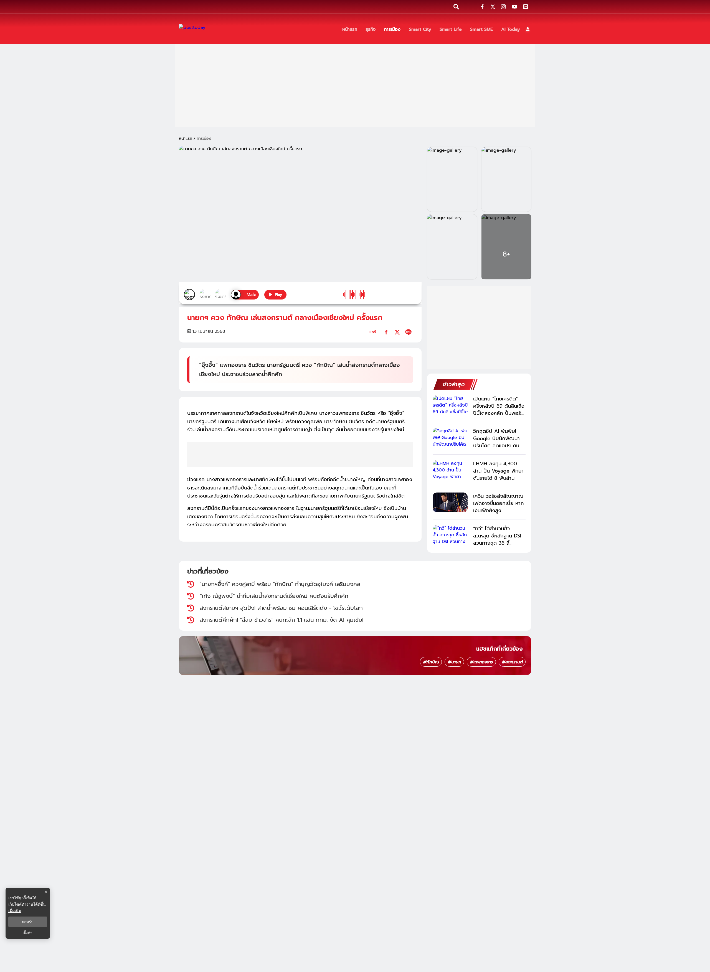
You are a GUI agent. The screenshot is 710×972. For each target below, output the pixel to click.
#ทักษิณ (431, 662)
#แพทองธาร (481, 662)
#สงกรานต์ (512, 662)
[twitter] (397, 332)
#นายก (454, 662)
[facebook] (386, 332)
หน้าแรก (185, 138)
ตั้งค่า (27, 933)
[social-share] (482, 6)
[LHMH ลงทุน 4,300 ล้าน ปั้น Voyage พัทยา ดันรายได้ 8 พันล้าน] (450, 470)
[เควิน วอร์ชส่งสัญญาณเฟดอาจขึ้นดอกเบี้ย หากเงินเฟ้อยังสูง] (450, 502)
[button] (527, 29)
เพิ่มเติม (14, 910)
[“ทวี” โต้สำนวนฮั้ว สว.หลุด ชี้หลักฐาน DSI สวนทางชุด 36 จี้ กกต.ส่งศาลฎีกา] (450, 535)
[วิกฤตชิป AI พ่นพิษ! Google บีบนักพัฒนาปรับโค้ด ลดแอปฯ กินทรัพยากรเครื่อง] (450, 437)
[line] (408, 332)
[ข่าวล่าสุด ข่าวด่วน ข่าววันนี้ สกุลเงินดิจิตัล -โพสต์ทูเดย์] (192, 29)
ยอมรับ (28, 922)
